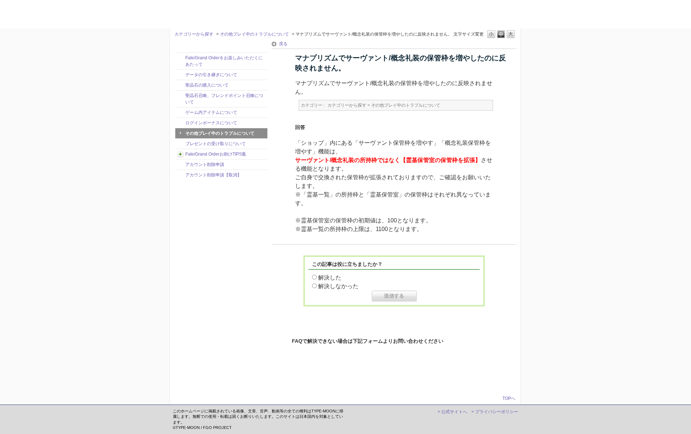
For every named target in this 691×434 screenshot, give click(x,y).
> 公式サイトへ (452, 411)
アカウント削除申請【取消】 (213, 174)
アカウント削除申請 (204, 164)
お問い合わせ (398, 373)
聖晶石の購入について (207, 85)
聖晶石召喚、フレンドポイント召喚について (224, 99)
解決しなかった (338, 286)
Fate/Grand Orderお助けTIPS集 (215, 154)
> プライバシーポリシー (494, 411)
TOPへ (508, 398)
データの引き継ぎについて (211, 74)
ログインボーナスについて (211, 122)
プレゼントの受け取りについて (215, 143)
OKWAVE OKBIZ (192, 13)
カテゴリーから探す (194, 34)
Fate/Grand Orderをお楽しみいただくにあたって (224, 61)
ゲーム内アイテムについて (211, 112)
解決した (329, 277)
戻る (283, 43)
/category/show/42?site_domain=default (180, 154)
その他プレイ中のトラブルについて (254, 34)
